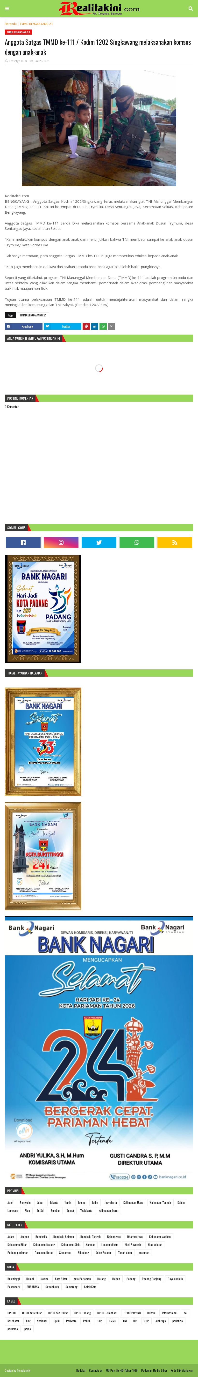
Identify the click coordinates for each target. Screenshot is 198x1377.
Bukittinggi (13, 1279)
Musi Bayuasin (133, 1244)
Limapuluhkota (109, 1244)
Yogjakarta (86, 1210)
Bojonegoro (114, 1237)
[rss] (174, 542)
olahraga (161, 1321)
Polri (99, 1321)
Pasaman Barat (44, 1252)
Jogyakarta (111, 1202)
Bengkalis (41, 1237)
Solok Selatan (103, 1252)
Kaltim (181, 1202)
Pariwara (71, 1321)
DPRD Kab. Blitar (58, 1313)
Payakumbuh (175, 1279)
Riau (27, 1210)
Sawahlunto (52, 1287)
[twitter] (99, 542)
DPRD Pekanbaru (107, 1313)
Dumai (30, 1279)
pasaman (144, 1252)
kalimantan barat (108, 1210)
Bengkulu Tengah (90, 1237)
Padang (131, 1279)
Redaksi (80, 1370)
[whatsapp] (137, 542)
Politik (86, 1321)
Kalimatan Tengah (160, 1202)
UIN (135, 1321)
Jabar (40, 1202)
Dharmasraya (135, 1237)
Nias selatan (155, 1244)
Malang (101, 1279)
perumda (12, 1329)
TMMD (112, 1321)
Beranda (11, 24)
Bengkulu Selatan (63, 1237)
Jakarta (54, 1202)
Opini (57, 1321)
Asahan (25, 1237)
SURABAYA (33, 1287)
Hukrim (151, 1313)
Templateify (23, 1370)
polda (27, 1329)
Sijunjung (83, 1252)
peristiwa (177, 1321)
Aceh (10, 1202)
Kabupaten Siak (70, 1244)
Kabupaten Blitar (17, 1244)
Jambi (68, 1202)
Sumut (70, 1210)
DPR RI (11, 1313)
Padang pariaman (17, 1252)
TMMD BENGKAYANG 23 (36, 24)
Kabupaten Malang (44, 1244)
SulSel (40, 1210)
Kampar (90, 1244)
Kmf (28, 1321)
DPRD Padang (82, 1313)
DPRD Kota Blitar (32, 1313)
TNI (125, 1321)
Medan (116, 1279)
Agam (10, 1237)
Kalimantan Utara (133, 1202)
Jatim (95, 1202)
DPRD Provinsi (132, 1313)
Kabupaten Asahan (160, 1237)
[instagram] (61, 542)
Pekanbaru (13, 1287)
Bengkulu (25, 1202)
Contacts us (96, 1370)
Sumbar (55, 1210)
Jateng (81, 1202)
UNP (146, 1321)
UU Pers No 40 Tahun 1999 (122, 1370)
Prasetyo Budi (18, 61)
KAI (185, 1313)
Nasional (42, 1321)
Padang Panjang (151, 1279)
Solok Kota (90, 1287)
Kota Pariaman (82, 1279)
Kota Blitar (61, 1279)
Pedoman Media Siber (154, 1370)
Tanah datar (125, 1252)
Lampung (12, 1210)
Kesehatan (13, 1321)
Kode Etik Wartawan (182, 1370)
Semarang (65, 1252)
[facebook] (23, 542)
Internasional (169, 1313)
